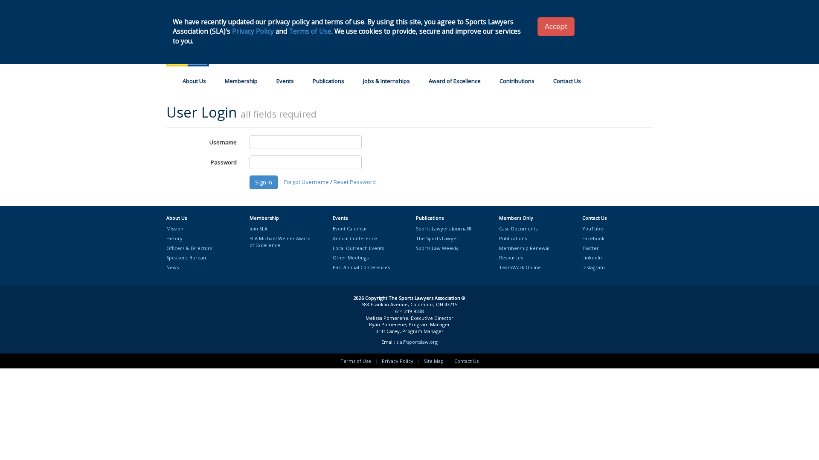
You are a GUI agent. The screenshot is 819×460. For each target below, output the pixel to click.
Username (223, 142)
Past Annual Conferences (361, 267)
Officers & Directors (189, 248)
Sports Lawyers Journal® (444, 228)
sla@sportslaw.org (417, 342)
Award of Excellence (455, 81)
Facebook (593, 238)
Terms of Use (355, 361)
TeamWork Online (520, 267)
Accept (556, 26)
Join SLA (258, 228)
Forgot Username (306, 182)
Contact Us (567, 81)
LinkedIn (592, 257)
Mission (174, 228)
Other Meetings (351, 257)
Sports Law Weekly (437, 248)
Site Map (434, 361)
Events (285, 81)
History (174, 238)
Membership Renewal (524, 248)
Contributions (517, 81)
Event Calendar (350, 228)
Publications (328, 81)
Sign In (263, 182)
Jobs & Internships (386, 81)
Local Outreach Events (358, 248)
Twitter (590, 248)
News (172, 267)
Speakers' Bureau (186, 257)
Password (224, 162)
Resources (511, 257)
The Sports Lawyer (437, 238)
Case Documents (518, 228)
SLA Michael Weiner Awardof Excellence (280, 241)
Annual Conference (355, 238)
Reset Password (355, 182)
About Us (194, 81)
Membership (241, 81)
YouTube (592, 228)
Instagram (593, 267)
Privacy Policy (397, 361)
